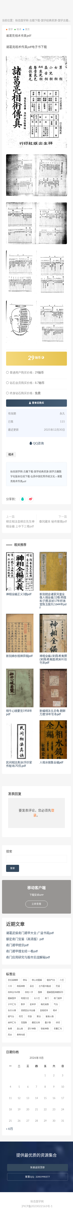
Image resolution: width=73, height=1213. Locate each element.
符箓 (30, 1017)
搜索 (9, 851)
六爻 (10, 986)
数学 (23, 1004)
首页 (27, 29)
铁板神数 (45, 1029)
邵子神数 (32, 1029)
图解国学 (12, 998)
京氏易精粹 (13, 980)
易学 (10, 29)
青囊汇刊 (58, 1029)
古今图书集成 (45, 986)
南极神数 (21, 986)
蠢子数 (48, 1023)
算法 (39, 1017)
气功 (56, 1004)
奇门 (47, 998)
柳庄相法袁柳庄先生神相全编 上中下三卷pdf (20, 524)
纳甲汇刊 (12, 1023)
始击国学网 (37, 1201)
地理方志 (25, 998)
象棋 (10, 1029)
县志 (32, 986)
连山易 (20, 1029)
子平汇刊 (12, 1004)
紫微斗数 (50, 1017)
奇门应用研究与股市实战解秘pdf (28, 957)
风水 (10, 1035)
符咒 (21, 1017)
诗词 (58, 1023)
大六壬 (37, 998)
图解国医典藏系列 (55, 992)
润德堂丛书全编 (28, 1011)
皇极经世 (44, 1011)
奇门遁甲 (58, 998)
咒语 (58, 986)
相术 (19, 29)
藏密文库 (36, 1023)
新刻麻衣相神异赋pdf (19, 656)
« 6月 (9, 1128)
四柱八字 (29, 992)
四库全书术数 (14, 992)
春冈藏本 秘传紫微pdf (53, 521)
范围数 (24, 1023)
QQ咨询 (38, 443)
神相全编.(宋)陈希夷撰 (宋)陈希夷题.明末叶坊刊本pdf (53, 659)
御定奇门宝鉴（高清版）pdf (25, 939)
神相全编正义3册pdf (18, 594)
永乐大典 (12, 1011)
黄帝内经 (21, 1035)
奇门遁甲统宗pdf (17, 945)
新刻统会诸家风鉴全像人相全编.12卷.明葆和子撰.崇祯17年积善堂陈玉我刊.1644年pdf (53, 601)
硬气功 (11, 1017)
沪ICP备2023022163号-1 (37, 1206)
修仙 (25, 980)
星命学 (33, 1004)
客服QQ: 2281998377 (37, 1177)
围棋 (40, 992)
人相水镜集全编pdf (51, 762)
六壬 (62, 980)
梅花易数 (45, 1004)
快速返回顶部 (37, 1167)
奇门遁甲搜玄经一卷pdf (22, 951)
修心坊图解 (37, 980)
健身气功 (51, 980)
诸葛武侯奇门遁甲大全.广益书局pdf (30, 933)
